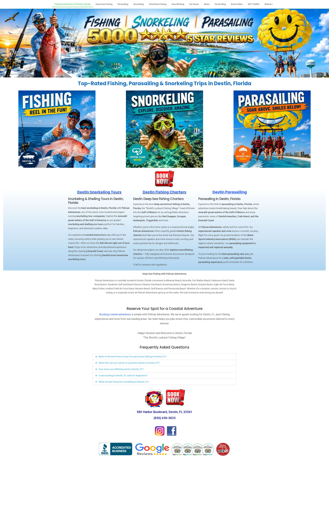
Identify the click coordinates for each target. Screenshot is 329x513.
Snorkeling (138, 4)
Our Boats (194, 4)
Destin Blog (220, 4)
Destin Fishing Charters (164, 192)
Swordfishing (178, 4)
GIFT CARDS (253, 4)
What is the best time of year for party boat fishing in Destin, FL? (133, 356)
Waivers (269, 4)
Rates (207, 4)
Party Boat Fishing (157, 4)
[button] (164, 357)
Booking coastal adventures (115, 314)
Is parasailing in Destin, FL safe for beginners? (123, 375)
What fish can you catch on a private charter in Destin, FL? (129, 362)
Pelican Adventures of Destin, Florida (72, 4)
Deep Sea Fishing (104, 4)
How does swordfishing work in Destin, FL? (121, 369)
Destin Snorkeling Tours (99, 192)
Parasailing (123, 4)
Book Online (237, 4)
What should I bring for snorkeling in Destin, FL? (124, 381)
